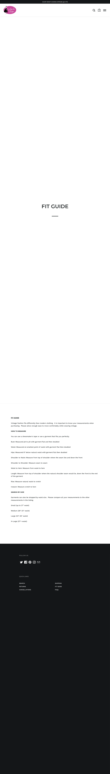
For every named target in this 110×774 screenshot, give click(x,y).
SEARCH (22, 583)
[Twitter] (21, 562)
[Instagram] (34, 562)
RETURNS (22, 586)
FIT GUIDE (58, 586)
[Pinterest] (30, 562)
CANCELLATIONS (25, 590)
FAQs (57, 590)
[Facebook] (25, 562)
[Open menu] (104, 10)
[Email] (38, 562)
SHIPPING (58, 583)
